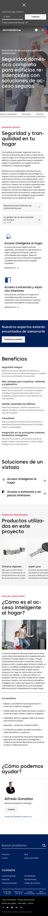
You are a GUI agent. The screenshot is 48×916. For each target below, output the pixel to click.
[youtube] (12, 907)
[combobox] (12, 17)
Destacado (26, 114)
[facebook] (3, 907)
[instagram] (21, 907)
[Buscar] (44, 845)
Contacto (39, 114)
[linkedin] (16, 907)
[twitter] (7, 907)
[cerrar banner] (24, 5)
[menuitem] (12, 30)
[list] (24, 559)
